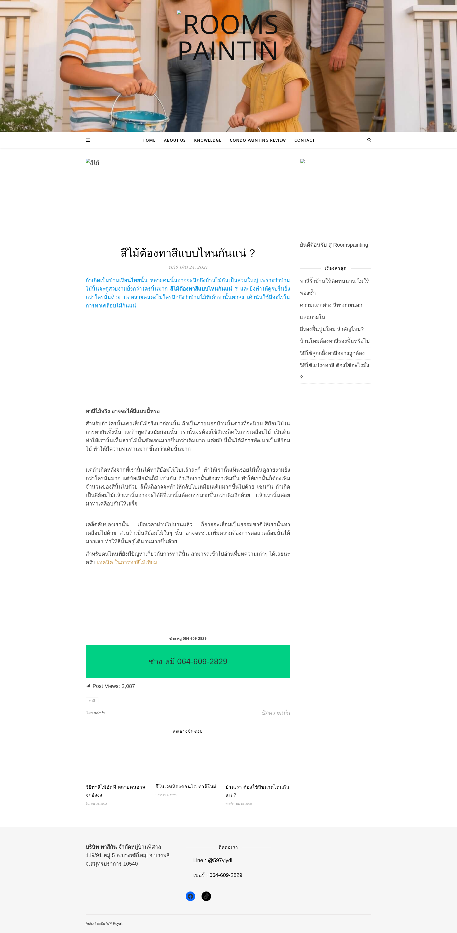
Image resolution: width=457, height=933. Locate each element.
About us (175, 140)
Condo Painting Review (258, 140)
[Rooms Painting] (228, 61)
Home (149, 140)
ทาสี (92, 700)
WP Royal (114, 924)
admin (99, 713)
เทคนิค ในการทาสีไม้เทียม (127, 562)
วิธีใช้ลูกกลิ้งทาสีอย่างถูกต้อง (332, 353)
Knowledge (207, 140)
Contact (304, 140)
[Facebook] (190, 896)
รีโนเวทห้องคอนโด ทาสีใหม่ (186, 786)
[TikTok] (206, 896)
